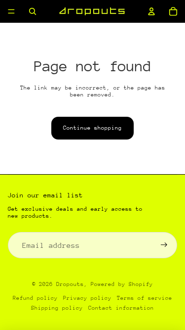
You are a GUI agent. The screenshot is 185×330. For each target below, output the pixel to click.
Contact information (121, 308)
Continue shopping (92, 128)
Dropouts (70, 284)
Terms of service (144, 298)
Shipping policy (57, 308)
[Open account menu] (151, 11)
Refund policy (35, 298)
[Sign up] (164, 245)
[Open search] (32, 11)
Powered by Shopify (122, 284)
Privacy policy (87, 298)
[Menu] (11, 11)
